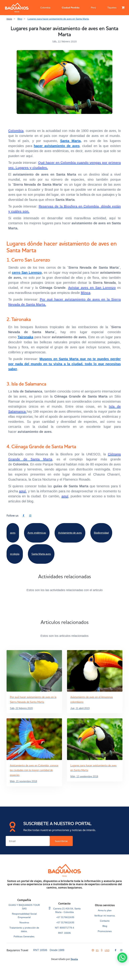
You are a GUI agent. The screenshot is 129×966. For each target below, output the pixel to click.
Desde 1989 (57, 950)
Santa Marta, (71, 141)
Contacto (105, 920)
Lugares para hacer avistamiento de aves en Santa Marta (58, 18)
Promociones (105, 931)
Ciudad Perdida (70, 7)
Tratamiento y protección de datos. (24, 929)
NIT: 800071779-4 (64, 927)
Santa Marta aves (41, 553)
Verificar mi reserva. (104, 915)
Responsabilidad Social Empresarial (24, 915)
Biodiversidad (101, 532)
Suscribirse (61, 841)
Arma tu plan (105, 910)
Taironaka (25, 337)
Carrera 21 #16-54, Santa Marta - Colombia (67, 910)
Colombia (45, 7)
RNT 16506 (40, 950)
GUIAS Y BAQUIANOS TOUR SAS (24, 907)
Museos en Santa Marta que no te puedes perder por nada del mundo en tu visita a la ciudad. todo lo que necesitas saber (64, 364)
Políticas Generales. (24, 936)
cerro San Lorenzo (27, 272)
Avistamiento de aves (70, 532)
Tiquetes (111, 7)
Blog (19, 18)
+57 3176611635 (65, 917)
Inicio (9, 18)
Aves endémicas (37, 532)
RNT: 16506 (64, 933)
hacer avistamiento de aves (56, 146)
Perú (93, 7)
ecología (14, 553)
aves (12, 532)
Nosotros (24, 922)
